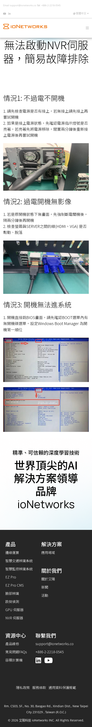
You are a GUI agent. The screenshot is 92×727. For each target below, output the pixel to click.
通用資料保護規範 (62, 687)
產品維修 (12, 643)
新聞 (44, 587)
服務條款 (39, 687)
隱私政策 (23, 687)
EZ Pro (10, 577)
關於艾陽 (48, 578)
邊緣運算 (12, 552)
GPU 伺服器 (14, 609)
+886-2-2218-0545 (51, 5)
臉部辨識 (12, 593)
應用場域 (48, 552)
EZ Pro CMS (14, 585)
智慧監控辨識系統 (19, 568)
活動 (44, 595)
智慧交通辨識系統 (19, 560)
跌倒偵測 (12, 601)
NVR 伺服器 (14, 617)
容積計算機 (13, 660)
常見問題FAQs (16, 651)
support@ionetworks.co (23, 5)
